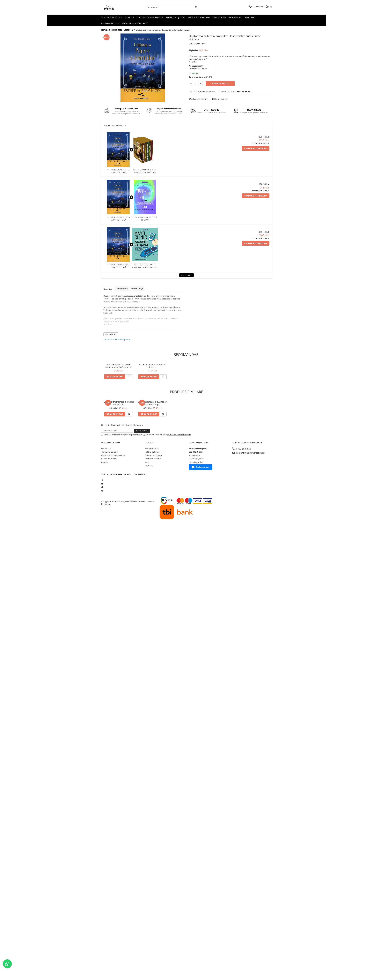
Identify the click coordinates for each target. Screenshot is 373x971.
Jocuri (181, 17)
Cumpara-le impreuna (255, 148)
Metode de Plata (152, 448)
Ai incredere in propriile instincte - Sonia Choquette (118, 366)
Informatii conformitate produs (117, 339)
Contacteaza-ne (202, 467)
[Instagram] (102, 490)
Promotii (171, 17)
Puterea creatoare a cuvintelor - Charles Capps (152, 403)
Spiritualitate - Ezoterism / (122, 29)
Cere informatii (221, 99)
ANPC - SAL (150, 465)
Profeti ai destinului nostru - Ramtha (152, 366)
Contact (104, 462)
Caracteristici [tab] (122, 288)
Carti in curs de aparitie (150, 17)
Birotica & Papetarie (199, 17)
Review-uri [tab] (137, 288)
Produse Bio (235, 17)
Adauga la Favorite (199, 99)
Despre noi (106, 448)
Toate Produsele (110, 17)
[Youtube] (102, 483)
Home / (105, 29)
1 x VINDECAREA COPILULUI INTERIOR (145, 218)
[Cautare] (196, 7)
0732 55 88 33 (243, 448)
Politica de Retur (152, 452)
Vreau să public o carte (135, 23)
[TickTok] (102, 487)
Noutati (129, 17)
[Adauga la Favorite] (129, 376)
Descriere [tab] (107, 289)
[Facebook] (102, 480)
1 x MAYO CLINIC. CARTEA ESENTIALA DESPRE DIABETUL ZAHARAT (145, 266)
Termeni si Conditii (109, 452)
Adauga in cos (220, 83)
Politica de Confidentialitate (179, 434)
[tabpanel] (142, 68)
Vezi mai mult (186, 275)
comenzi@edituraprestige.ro (250, 452)
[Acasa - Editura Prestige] (115, 7)
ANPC (147, 462)
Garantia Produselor (153, 455)
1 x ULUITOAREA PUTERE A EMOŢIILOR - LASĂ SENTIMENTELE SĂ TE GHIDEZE (118, 171)
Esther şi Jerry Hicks (197, 43)
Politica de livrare (108, 458)
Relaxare (249, 17)
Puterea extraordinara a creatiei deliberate (118, 403)
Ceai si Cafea (219, 17)
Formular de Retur (153, 458)
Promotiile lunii (110, 23)
